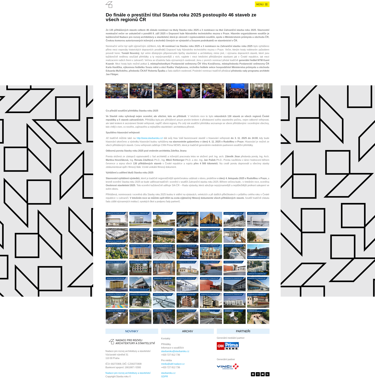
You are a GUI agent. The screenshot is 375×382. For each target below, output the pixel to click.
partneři (243, 331)
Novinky (131, 331)
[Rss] (267, 374)
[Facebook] (253, 374)
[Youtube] (263, 374)
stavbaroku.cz (168, 373)
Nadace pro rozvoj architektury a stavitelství (127, 373)
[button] (262, 4)
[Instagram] (258, 374)
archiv (187, 331)
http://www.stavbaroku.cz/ (150, 138)
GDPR (164, 376)
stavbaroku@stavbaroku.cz (175, 351)
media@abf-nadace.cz (173, 364)
